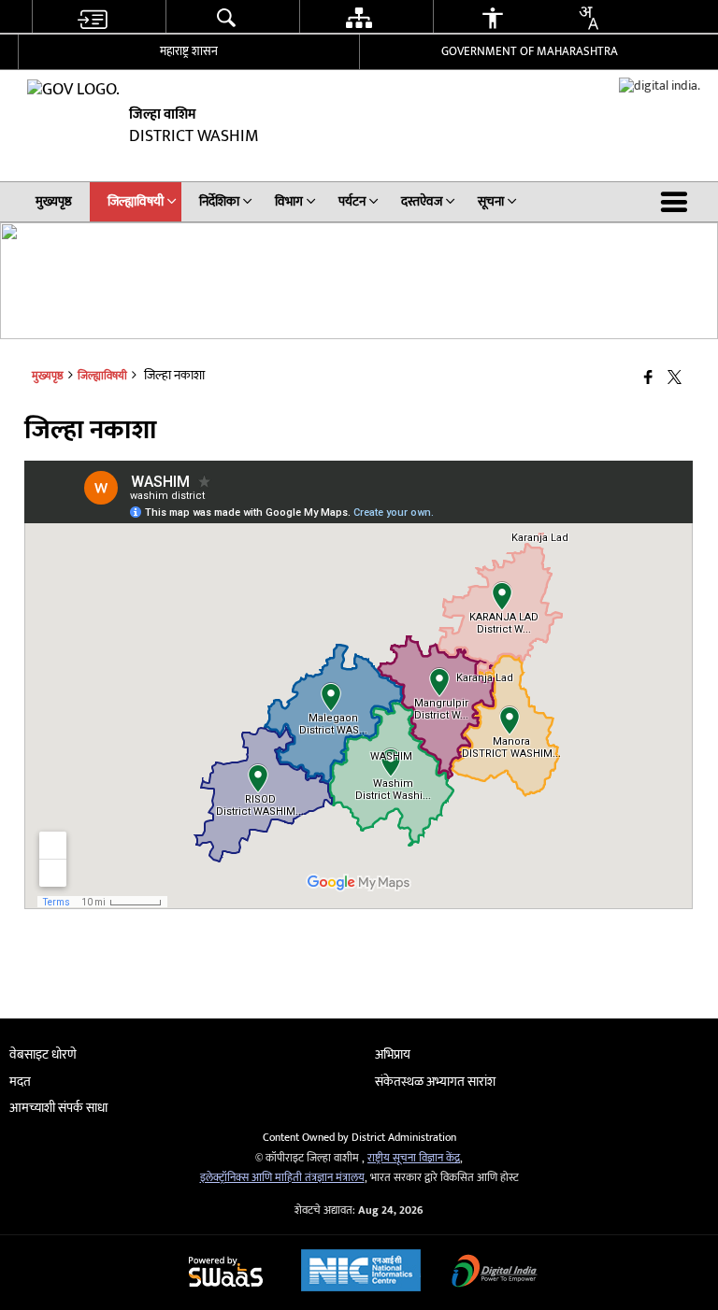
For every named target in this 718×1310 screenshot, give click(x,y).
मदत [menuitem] (20, 1081)
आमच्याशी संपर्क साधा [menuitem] (58, 1107)
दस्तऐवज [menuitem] (421, 201)
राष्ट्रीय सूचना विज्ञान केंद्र (413, 1158)
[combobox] (588, 18)
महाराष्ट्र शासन (189, 51)
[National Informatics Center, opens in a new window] (361, 1272)
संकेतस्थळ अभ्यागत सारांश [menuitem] (435, 1081)
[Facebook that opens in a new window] (648, 379)
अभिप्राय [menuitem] (392, 1054)
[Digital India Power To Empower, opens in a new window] (495, 1273)
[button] (677, 201)
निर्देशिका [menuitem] (219, 201)
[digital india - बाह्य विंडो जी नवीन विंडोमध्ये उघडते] (659, 85)
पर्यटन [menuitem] (352, 201)
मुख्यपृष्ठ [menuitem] (54, 201)
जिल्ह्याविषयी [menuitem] (136, 201)
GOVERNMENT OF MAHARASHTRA (529, 51)
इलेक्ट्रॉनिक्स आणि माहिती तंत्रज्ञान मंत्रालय (282, 1178)
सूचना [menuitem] (491, 201)
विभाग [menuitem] (289, 201)
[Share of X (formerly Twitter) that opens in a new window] (674, 379)
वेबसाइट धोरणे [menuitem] (43, 1054)
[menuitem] (91, 17)
